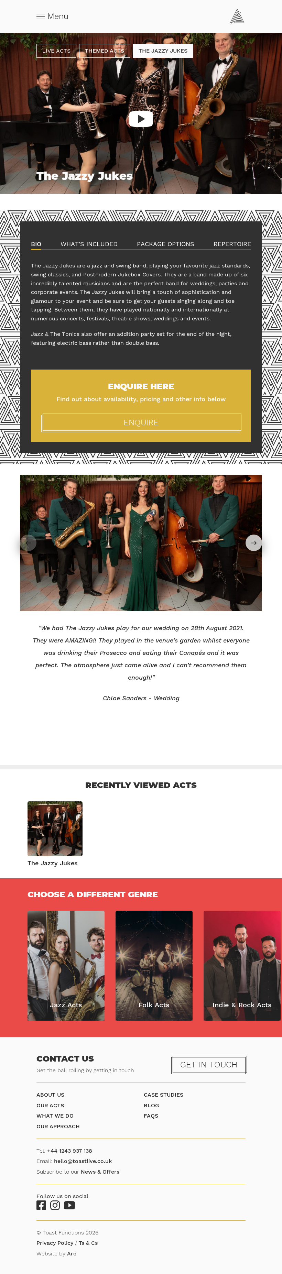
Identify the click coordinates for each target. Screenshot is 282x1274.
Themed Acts (104, 50)
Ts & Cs (88, 1243)
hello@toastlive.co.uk (83, 1161)
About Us (50, 1094)
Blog (151, 1105)
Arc (71, 1253)
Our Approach (58, 1126)
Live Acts (56, 50)
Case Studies (163, 1094)
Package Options (165, 244)
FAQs (151, 1115)
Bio (36, 244)
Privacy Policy (54, 1243)
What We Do (55, 1115)
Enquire (141, 422)
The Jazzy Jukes (163, 50)
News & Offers (100, 1171)
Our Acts (50, 1105)
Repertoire (232, 244)
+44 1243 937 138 (69, 1150)
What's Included (89, 244)
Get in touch (208, 1064)
